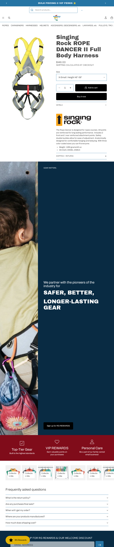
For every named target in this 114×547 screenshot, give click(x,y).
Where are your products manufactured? (25, 516)
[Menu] (3, 18)
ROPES (5, 25)
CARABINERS (17, 25)
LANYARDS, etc (90, 25)
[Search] (9, 18)
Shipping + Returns (64, 156)
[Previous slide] (6, 3)
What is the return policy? (18, 498)
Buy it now (81, 97)
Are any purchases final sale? (20, 504)
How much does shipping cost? (21, 523)
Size (58, 72)
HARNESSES (32, 25)
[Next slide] (105, 3)
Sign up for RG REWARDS (58, 426)
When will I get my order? (18, 510)
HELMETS (44, 25)
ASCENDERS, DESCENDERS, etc (65, 25)
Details (59, 105)
